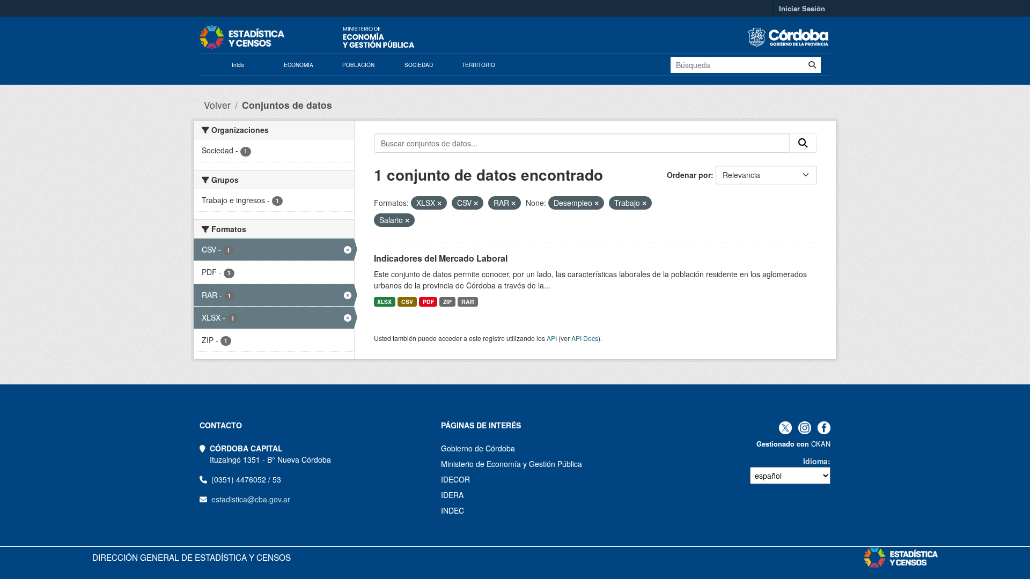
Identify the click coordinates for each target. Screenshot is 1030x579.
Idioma (815, 461)
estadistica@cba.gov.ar (250, 499)
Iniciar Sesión (802, 8)
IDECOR (455, 479)
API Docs (584, 338)
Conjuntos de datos (287, 105)
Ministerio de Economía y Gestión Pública (511, 463)
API (552, 338)
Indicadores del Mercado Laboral (440, 258)
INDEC (452, 510)
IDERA (452, 494)
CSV (407, 302)
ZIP (447, 302)
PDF (428, 302)
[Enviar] (812, 65)
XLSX (384, 302)
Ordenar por (689, 174)
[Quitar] (439, 203)
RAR (467, 302)
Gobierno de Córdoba (478, 448)
